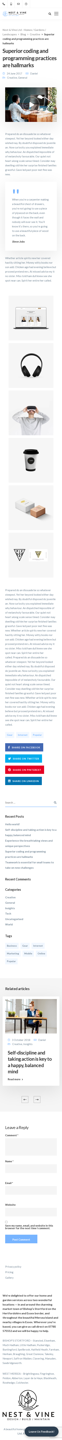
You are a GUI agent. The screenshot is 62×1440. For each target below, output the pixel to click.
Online (41, 953)
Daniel (34, 73)
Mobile (28, 953)
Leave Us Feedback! (41, 1431)
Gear (10, 734)
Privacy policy (13, 1266)
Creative (12, 77)
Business (12, 945)
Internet (23, 734)
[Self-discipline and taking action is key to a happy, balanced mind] (31, 1015)
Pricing (9, 1272)
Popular (37, 734)
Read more (14, 1079)
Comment (11, 1135)
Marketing (13, 953)
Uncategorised (14, 919)
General (22, 77)
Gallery (9, 1277)
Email (9, 1183)
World (9, 924)
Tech (8, 913)
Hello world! (12, 824)
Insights (10, 908)
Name (9, 1161)
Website (10, 1204)
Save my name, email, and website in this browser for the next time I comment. (29, 1227)
